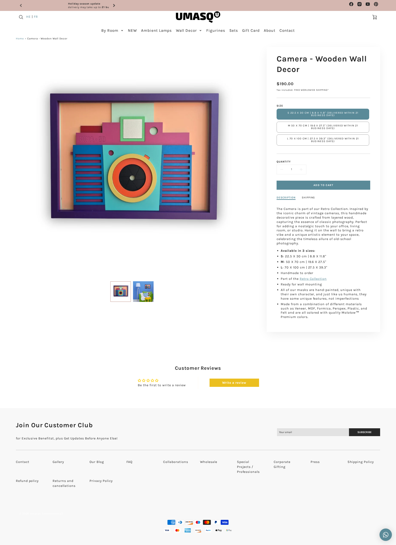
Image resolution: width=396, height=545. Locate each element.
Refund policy (27, 481)
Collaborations (175, 462)
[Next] (114, 6)
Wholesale (208, 462)
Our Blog (97, 462)
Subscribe (364, 432)
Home (20, 38)
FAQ (129, 462)
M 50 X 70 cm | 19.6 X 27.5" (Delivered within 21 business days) (323, 127)
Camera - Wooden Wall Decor (47, 38)
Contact (287, 30)
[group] (67, 5)
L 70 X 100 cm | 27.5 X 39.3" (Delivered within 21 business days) (323, 140)
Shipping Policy (361, 462)
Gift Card (251, 30)
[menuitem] (112, 30)
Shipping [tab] (308, 197)
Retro (304, 279)
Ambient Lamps (156, 30)
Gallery (58, 462)
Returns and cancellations (64, 483)
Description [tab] (286, 197)
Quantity (284, 161)
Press (315, 462)
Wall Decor (186, 30)
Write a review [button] (234, 383)
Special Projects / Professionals (248, 467)
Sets (233, 30)
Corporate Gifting (282, 464)
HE (28, 17)
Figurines (215, 30)
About (269, 30)
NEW (132, 30)
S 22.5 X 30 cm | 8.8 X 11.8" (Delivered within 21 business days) (323, 114)
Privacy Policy (101, 481)
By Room (109, 30)
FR (36, 17)
